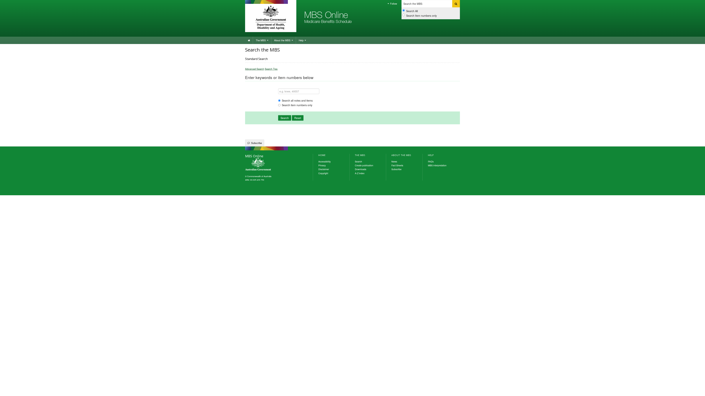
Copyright (323, 173)
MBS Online (268, 164)
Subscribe (256, 143)
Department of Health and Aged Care (271, 17)
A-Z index (359, 173)
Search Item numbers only (421, 15)
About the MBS (282, 40)
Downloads (360, 169)
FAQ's (431, 161)
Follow (393, 3)
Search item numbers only (297, 105)
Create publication (364, 165)
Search (285, 118)
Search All (412, 11)
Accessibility (324, 161)
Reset (297, 118)
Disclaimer (323, 169)
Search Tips (271, 69)
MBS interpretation (437, 165)
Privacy (322, 165)
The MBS (261, 40)
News (394, 161)
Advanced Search (254, 69)
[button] (697, 390)
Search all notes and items (297, 100)
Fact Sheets (397, 165)
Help (301, 40)
